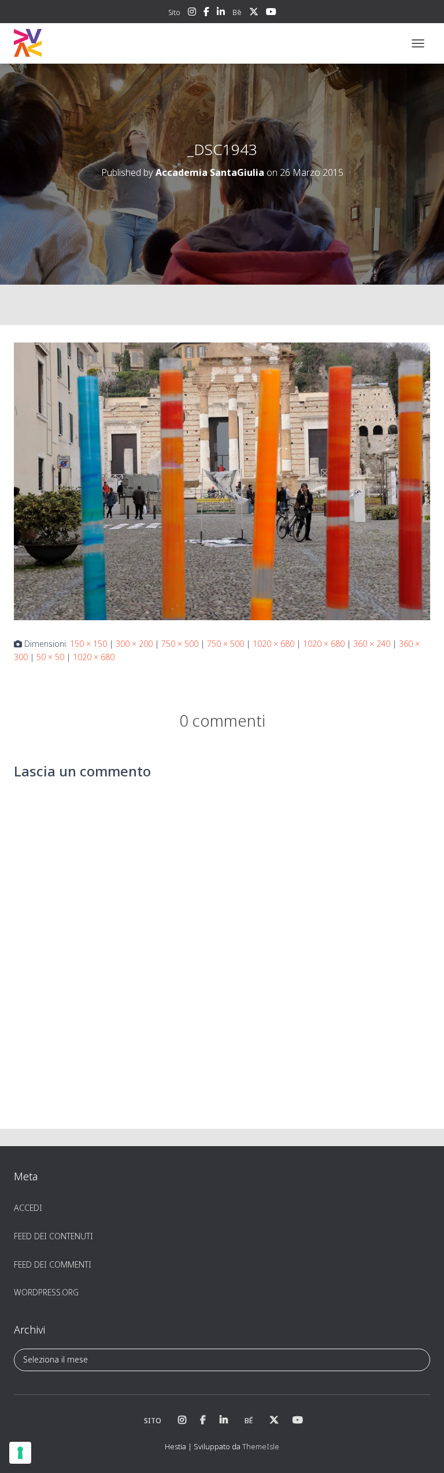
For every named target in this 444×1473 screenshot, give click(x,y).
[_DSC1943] (222, 480)
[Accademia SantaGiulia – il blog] (63, 43)
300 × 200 (134, 643)
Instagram (192, 13)
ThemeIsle (260, 1446)
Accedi (28, 1207)
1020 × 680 (273, 643)
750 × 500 (179, 643)
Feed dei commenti (52, 1264)
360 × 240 (371, 643)
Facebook (206, 13)
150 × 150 (88, 643)
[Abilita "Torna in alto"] (421, 1449)
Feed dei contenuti (53, 1236)
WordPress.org (46, 1292)
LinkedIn (221, 13)
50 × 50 (50, 656)
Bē (237, 12)
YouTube (271, 13)
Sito (174, 12)
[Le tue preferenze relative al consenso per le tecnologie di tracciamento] (20, 1453)
